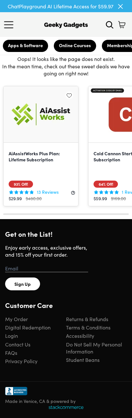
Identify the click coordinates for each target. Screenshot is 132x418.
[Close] (120, 6)
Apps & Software (25, 45)
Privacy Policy (21, 360)
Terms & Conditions (88, 327)
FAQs (11, 352)
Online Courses (75, 45)
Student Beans (83, 359)
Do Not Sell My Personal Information (94, 348)
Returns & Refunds (87, 318)
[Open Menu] (10, 24)
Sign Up (22, 284)
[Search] (109, 24)
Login (11, 335)
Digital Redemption (28, 327)
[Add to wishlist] (69, 95)
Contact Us (17, 344)
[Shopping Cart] (121, 24)
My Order (16, 318)
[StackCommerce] (66, 407)
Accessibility (80, 335)
